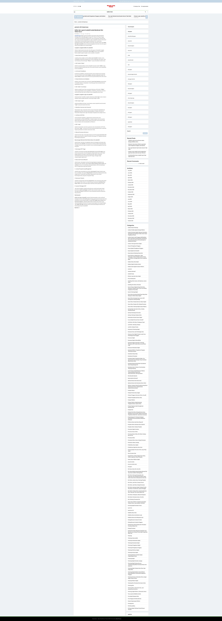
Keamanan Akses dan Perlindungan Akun (136, 331)
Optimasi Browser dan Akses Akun (134, 380)
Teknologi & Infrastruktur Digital (134, 540)
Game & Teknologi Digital (133, 292)
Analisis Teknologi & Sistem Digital (135, 243)
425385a (77, 33)
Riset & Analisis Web (132, 453)
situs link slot (130, 60)
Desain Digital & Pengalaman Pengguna (135, 248)
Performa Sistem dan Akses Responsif (135, 422)
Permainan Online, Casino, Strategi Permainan (137, 440)
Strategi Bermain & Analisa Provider (135, 519)
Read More (77, 207)
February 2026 (130, 182)
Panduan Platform (131, 400)
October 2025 (130, 192)
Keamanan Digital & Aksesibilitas (134, 340)
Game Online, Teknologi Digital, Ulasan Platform (137, 306)
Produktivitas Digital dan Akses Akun (135, 447)
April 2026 (130, 177)
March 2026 (130, 180)
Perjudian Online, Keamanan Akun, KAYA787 (136, 424)
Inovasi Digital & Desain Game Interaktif (135, 319)
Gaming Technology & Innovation (134, 312)
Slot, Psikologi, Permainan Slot (134, 499)
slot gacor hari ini (131, 79)
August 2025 (130, 196)
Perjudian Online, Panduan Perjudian (135, 426)
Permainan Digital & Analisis (133, 429)
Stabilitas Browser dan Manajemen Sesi (135, 517)
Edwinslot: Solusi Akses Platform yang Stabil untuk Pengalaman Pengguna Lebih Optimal (123, 1)
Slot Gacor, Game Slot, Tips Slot (134, 469)
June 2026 (130, 172)
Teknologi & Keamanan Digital (134, 542)
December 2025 (131, 187)
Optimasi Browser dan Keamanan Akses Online (137, 383)
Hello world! (142, 163)
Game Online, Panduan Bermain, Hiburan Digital (137, 301)
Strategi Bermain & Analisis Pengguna (135, 522)
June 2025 (130, 201)
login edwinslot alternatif (133, 378)
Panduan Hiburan (131, 390)
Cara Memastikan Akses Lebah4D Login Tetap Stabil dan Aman (128, 16)
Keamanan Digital (131, 337)
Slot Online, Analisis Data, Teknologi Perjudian (137, 480)
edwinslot (130, 269)
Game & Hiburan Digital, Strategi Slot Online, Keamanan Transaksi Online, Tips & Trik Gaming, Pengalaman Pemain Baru (137, 288)
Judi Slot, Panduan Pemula (133, 327)
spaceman (130, 121)
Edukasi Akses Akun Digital (133, 261)
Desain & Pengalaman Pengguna (134, 246)
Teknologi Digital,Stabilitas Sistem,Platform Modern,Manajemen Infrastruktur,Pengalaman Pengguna (136, 573)
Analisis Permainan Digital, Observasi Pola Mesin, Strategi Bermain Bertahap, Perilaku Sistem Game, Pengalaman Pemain (137, 234)
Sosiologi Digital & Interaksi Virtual (135, 505)
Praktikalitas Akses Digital (133, 444)
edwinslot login (131, 273)
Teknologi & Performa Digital (133, 550)
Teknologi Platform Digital (133, 580)
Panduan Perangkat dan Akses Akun (135, 397)
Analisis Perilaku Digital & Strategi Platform (136, 229)
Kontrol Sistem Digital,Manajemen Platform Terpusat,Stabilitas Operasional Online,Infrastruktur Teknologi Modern (136, 372)
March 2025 (130, 208)
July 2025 (130, 199)
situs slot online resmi (132, 464)
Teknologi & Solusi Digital (133, 552)
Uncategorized (131, 603)
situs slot (130, 41)
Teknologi (130, 535)
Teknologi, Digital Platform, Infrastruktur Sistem (137, 591)
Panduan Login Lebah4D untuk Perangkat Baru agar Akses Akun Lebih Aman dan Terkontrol (93, 16)
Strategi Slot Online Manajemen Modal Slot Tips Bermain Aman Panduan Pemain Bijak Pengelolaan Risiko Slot (137, 532)
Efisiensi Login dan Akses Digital (134, 276)
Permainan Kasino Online (133, 431)
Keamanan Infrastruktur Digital (134, 347)
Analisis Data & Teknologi (133, 227)
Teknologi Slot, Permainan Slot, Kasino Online (137, 583)
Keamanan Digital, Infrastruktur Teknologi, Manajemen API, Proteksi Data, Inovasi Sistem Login (137, 344)
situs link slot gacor (132, 36)
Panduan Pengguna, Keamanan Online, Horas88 (137, 395)
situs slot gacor (131, 45)
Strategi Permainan (131, 528)
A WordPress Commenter (133, 163)
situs (129, 55)
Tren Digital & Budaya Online (133, 596)
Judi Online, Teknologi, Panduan (134, 324)
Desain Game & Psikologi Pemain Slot (135, 253)
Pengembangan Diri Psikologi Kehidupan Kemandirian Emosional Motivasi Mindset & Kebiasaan (136, 418)
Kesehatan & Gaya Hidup (132, 353)
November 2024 (131, 218)
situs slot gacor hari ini (132, 74)
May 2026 (130, 175)
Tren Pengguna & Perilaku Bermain (134, 598)
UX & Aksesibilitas (131, 605)
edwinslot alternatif (131, 271)
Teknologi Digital (131, 558)
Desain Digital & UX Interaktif (133, 250)
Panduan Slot (130, 409)
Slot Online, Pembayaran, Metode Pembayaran (137, 494)
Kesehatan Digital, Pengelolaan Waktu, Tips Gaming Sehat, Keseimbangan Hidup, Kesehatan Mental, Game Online (137, 360)
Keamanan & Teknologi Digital (134, 329)
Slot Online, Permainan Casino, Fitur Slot (136, 497)
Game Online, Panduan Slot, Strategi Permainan (137, 304)
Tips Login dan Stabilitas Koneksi (134, 593)
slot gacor (130, 69)
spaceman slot (131, 510)
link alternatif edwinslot (132, 375)
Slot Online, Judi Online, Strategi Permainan (136, 484)
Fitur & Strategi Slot (132, 278)
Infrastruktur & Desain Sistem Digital (135, 317)
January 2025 (130, 213)
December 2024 (131, 216)
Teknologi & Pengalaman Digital (134, 545)
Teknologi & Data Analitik (133, 538)
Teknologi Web (131, 585)
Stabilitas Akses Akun (132, 512)
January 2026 (130, 184)
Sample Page (110, 11)
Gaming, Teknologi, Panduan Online (135, 315)
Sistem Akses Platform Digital (134, 459)
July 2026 (130, 170)
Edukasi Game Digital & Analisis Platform (136, 266)
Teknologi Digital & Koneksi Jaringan (135, 560)
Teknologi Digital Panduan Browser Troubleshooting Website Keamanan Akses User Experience (137, 564)
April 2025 (130, 206)
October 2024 (130, 220)
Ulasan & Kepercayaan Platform (134, 601)
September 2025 (131, 194)
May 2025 (130, 203)
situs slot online (131, 461)
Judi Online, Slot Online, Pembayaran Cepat (136, 322)
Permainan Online (131, 437)
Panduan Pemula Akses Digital (134, 392)
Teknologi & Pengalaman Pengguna (135, 547)
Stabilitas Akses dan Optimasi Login (135, 515)
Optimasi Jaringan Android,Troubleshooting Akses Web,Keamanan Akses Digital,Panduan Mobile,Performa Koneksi (137, 387)
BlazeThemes (118, 618)
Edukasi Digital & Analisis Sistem (134, 264)
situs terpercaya (131, 98)
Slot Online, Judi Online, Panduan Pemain (136, 482)
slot (129, 64)
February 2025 (130, 211)
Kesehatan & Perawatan (132, 356)
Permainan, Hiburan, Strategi (133, 442)
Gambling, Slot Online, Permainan (134, 284)
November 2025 (131, 189)
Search (128, 131)
